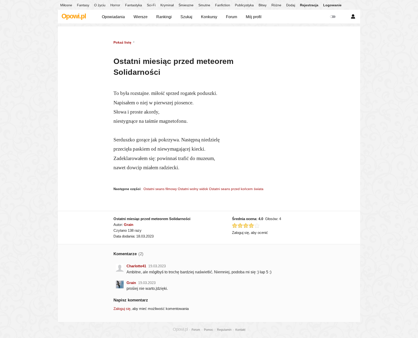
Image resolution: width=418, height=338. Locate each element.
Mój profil (253, 17)
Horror (115, 5)
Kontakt (240, 329)
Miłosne (66, 5)
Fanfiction (222, 5)
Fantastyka (133, 5)
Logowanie (332, 5)
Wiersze (141, 17)
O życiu (99, 5)
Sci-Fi (151, 5)
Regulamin (224, 329)
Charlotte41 (136, 266)
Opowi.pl (73, 16)
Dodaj (290, 5)
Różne (276, 5)
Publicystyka (244, 5)
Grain (128, 225)
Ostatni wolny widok (193, 189)
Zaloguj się (121, 309)
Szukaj (186, 17)
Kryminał (167, 5)
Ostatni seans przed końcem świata (236, 189)
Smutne (204, 5)
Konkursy (209, 17)
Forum (231, 17)
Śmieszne (186, 5)
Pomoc (208, 329)
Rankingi (164, 17)
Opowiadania (113, 17)
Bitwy (263, 5)
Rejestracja (309, 5)
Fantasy (83, 5)
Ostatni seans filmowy (160, 189)
